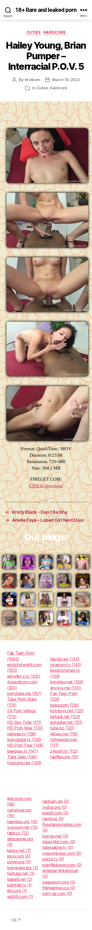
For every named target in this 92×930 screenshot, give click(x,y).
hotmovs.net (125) (67, 710)
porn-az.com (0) (57, 893)
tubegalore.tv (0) (57, 847)
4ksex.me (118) (64, 733)
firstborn (32, 79)
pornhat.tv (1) (19, 885)
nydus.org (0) (54, 807)
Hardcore (54, 32)
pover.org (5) (19, 861)
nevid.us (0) (53, 818)
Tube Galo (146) (22, 756)
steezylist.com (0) (58, 841)
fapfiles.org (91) (64, 756)
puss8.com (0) (55, 812)
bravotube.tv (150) (24, 739)
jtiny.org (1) (17, 890)
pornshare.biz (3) (22, 867)
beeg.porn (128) (64, 705)
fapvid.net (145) (64, 659)
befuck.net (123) (65, 716)
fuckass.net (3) (21, 873)
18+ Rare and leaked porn (45, 10)
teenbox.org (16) (22, 821)
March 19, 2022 (65, 79)
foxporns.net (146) (24, 762)
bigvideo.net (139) (66, 681)
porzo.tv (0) (53, 859)
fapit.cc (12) (18, 833)
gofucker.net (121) (66, 722)
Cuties (33, 32)
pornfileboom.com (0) (62, 864)
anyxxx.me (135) (65, 687)
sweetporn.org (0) (58, 882)
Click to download (46, 486)
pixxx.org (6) (18, 856)
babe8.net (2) (19, 879)
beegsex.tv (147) (22, 751)
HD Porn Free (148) (25, 745)
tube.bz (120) (62, 728)
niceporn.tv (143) (65, 664)
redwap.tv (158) (21, 733)
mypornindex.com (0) (62, 853)
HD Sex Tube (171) (24, 722)
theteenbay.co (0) (58, 887)
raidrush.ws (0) (55, 801)
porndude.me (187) (24, 693)
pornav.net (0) (55, 836)
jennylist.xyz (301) (23, 676)
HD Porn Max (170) (25, 728)
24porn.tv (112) (64, 751)
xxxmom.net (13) (22, 827)
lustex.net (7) (19, 850)
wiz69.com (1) (20, 896)
